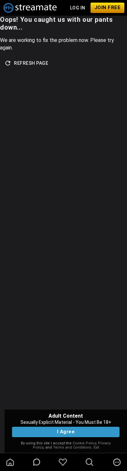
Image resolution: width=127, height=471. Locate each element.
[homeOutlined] (10, 462)
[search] (89, 462)
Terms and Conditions (72, 447)
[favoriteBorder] (63, 462)
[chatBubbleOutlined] (36, 462)
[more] (116, 462)
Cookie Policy (84, 443)
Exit (96, 447)
